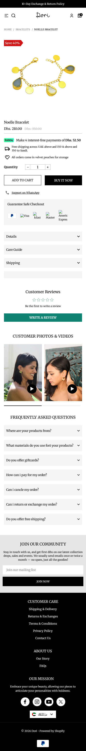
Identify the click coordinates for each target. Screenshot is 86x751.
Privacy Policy (43, 631)
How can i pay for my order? (26, 475)
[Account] (72, 16)
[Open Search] (13, 16)
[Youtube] (49, 702)
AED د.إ (42, 714)
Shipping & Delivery (43, 609)
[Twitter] (61, 702)
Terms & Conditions (43, 624)
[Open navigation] (6, 16)
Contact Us (42, 638)
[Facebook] (25, 702)
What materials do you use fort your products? (39, 445)
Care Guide (14, 250)
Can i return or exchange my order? (31, 504)
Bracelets (23, 29)
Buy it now (63, 180)
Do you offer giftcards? (22, 460)
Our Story (43, 658)
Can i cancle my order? (22, 490)
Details (11, 236)
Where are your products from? (28, 431)
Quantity (11, 167)
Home (8, 29)
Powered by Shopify (52, 731)
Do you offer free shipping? (26, 519)
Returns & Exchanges (43, 616)
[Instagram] (37, 702)
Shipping (13, 263)
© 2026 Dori (29, 731)
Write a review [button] (42, 318)
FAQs (42, 666)
